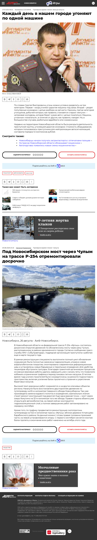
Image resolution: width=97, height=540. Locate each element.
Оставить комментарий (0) (77, 155)
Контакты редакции (25, 496)
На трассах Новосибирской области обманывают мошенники (49, 143)
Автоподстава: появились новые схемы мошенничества (47, 145)
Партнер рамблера (38, 531)
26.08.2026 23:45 (8, 248)
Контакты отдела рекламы (45, 496)
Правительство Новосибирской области (17, 329)
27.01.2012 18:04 (7, 10)
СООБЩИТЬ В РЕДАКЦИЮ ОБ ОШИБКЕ (71, 496)
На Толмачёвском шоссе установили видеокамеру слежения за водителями (73, 198)
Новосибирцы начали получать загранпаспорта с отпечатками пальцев (54, 140)
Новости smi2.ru (10, 241)
